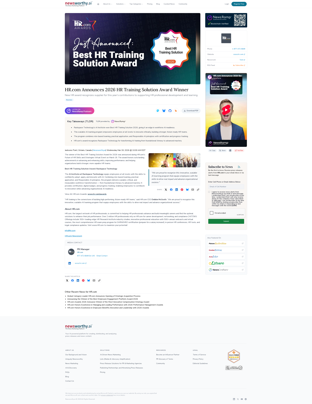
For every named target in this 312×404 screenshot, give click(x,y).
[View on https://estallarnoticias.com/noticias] (226, 250)
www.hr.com (80, 263)
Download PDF (192, 111)
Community (183, 4)
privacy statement (107, 395)
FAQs (67, 372)
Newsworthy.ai (99, 150)
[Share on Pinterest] (182, 189)
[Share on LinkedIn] (176, 189)
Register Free (239, 4)
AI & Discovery (71, 368)
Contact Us (69, 381)
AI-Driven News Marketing (110, 355)
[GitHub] (170, 110)
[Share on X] (166, 189)
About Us (106, 4)
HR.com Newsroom (73, 236)
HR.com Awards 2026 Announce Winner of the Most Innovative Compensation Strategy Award (108, 302)
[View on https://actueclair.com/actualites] (226, 256)
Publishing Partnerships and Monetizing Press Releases (121, 368)
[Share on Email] (192, 189)
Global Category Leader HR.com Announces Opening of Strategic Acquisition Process (103, 296)
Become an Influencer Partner (167, 355)
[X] (238, 399)
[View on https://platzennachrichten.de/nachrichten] (226, 243)
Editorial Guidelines (200, 363)
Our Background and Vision (76, 355)
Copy (213, 150)
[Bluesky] (163, 110)
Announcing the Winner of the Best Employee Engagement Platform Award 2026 (102, 299)
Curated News (169, 4)
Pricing (149, 4)
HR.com (80, 252)
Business (69, 100)
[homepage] (98, 4)
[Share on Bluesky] (187, 189)
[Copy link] (198, 189)
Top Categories (135, 4)
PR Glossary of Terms (164, 359)
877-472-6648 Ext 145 (86, 256)
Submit (226, 221)
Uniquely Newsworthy (74, 359)
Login (227, 4)
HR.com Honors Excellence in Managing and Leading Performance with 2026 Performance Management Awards (115, 305)
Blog (158, 4)
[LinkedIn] (69, 263)
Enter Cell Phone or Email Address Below (224, 182)
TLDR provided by (103, 121)
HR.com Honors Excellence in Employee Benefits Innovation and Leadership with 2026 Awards (108, 307)
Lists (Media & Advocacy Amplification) (115, 359)
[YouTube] (242, 399)
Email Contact (102, 256)
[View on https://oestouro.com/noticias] (226, 263)
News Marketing (71, 363)
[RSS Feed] (176, 110)
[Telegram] (246, 399)
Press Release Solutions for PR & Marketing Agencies (121, 363)
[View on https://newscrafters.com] (226, 270)
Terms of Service (199, 355)
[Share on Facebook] (171, 189)
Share (223, 150)
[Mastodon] (157, 110)
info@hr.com (70, 230)
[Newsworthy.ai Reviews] (234, 356)
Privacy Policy (198, 359)
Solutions (120, 4)
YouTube (240, 150)
